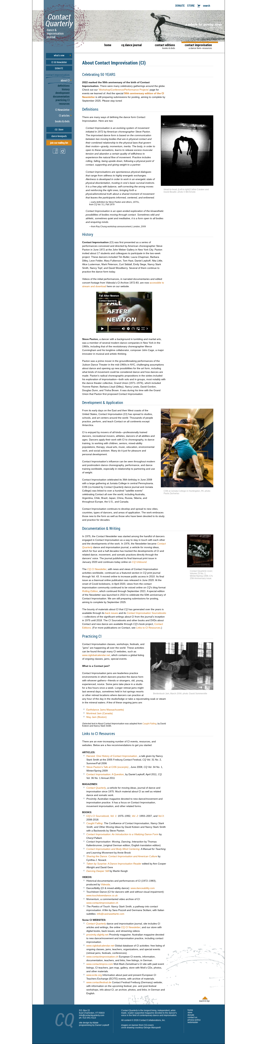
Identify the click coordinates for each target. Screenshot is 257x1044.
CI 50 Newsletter (59, 62)
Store (59, 129)
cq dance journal (131, 45)
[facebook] (55, 153)
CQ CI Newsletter (130, 927)
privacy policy (194, 1020)
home (107, 45)
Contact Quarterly (96, 787)
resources (64, 103)
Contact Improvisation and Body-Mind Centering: (113, 849)
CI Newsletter (62, 109)
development (62, 92)
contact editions (165, 46)
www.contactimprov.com (99, 964)
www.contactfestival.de (98, 982)
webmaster (193, 1022)
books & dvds (62, 121)
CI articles (64, 115)
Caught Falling (149, 723)
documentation (61, 96)
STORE (191, 6)
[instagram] (62, 153)
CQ (101, 816)
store (190, 1012)
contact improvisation (198, 46)
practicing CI (63, 100)
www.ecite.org (94, 975)
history (66, 89)
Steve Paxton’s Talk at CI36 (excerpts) (107, 767)
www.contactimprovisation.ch (102, 902)
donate (191, 1015)
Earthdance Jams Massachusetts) (105, 709)
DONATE (180, 6)
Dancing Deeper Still (97, 871)
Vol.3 (161, 816)
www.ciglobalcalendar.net (96, 655)
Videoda (105, 884)
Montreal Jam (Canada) (99, 713)
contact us (192, 1017)
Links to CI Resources (148, 627)
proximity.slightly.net (97, 934)
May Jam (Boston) (96, 717)
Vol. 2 (135, 816)
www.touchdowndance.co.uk (102, 895)
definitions (64, 85)
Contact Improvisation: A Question (105, 774)
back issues (111, 613)
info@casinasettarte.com (110, 913)
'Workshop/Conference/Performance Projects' (123, 89)
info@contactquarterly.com (91, 1015)
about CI (65, 80)
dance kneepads (59, 136)
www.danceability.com (143, 888)
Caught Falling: (94, 823)
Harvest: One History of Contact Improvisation (111, 756)
